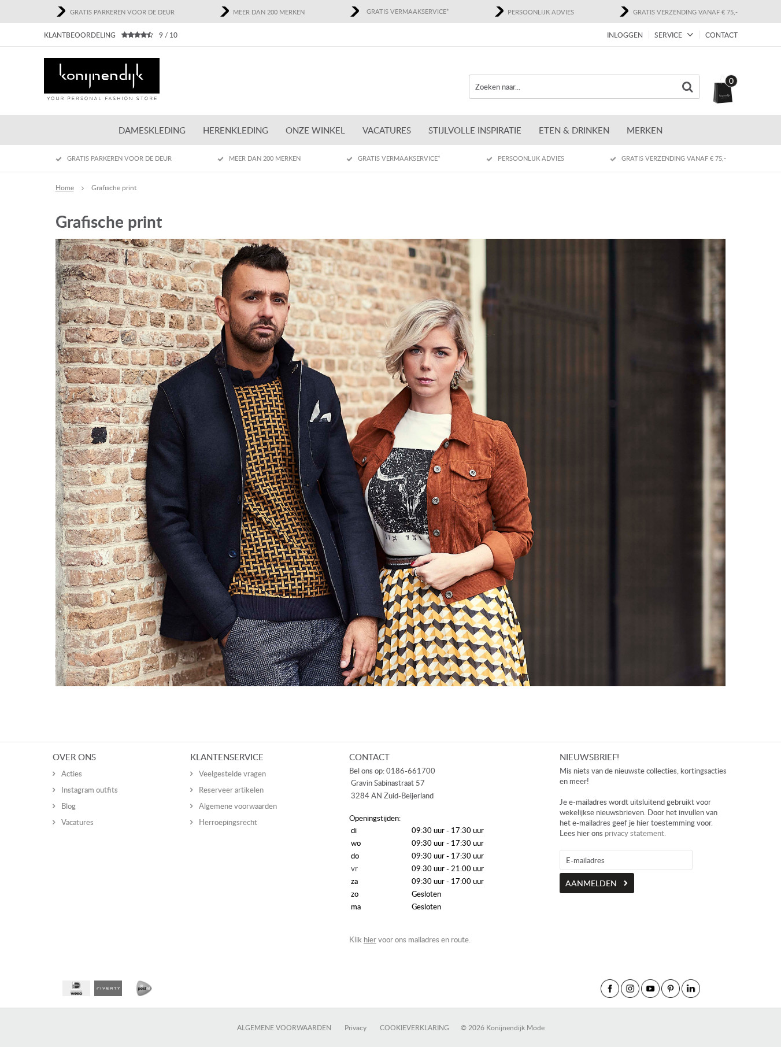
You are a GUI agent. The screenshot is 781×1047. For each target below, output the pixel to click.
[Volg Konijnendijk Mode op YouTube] (650, 988)
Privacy (356, 1028)
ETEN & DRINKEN (574, 130)
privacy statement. (635, 833)
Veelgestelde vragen (232, 773)
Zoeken (687, 86)
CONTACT (721, 35)
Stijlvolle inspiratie (474, 130)
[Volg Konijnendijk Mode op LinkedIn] (691, 988)
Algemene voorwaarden (238, 806)
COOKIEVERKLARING (414, 1028)
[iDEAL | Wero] (76, 988)
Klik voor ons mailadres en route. (410, 939)
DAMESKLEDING (152, 130)
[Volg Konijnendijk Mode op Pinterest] (670, 988)
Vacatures (386, 130)
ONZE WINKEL (315, 130)
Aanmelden (591, 883)
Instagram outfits (89, 790)
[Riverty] (108, 988)
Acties (71, 773)
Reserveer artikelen (231, 790)
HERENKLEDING (235, 130)
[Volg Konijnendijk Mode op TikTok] (711, 988)
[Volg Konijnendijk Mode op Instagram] (630, 988)
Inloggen (625, 35)
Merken (644, 130)
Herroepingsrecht (228, 822)
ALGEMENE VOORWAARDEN (284, 1028)
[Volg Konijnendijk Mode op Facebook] (610, 988)
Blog (68, 806)
